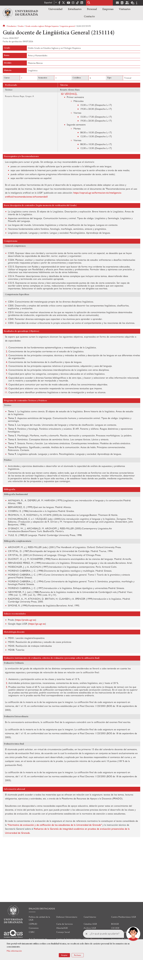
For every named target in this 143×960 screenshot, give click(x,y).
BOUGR (115, 924)
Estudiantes (74, 9)
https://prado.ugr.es (25, 619)
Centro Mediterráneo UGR (123, 917)
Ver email (71, 94)
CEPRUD (33, 924)
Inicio (4, 26)
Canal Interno (90, 917)
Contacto (89, 16)
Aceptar (64, 955)
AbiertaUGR (62, 928)
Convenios (34, 928)
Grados (21, 26)
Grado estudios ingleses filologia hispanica (42, 26)
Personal (92, 9)
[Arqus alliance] (13, 934)
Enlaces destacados (42, 908)
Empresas (107, 9)
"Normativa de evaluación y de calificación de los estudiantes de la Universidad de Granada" (54, 824)
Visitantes (124, 9)
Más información (14, 950)
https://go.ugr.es (37, 623)
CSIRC (32, 932)
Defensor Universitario (66, 917)
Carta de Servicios (64, 924)
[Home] (20, 13)
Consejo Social (63, 932)
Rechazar (77, 955)
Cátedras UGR (90, 924)
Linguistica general (67, 26)
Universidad (55, 9)
